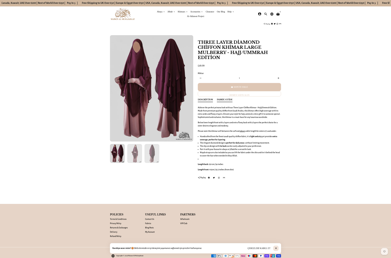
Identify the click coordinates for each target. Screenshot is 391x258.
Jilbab (171, 11)
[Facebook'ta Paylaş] (272, 24)
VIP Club (183, 223)
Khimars (183, 11)
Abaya (161, 11)
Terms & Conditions (118, 219)
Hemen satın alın (239, 95)
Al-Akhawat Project (195, 16)
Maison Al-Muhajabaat (135, 255)
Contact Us (149, 219)
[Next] (189, 88)
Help (230, 11)
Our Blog (221, 11)
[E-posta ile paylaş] (280, 24)
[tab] (205, 100)
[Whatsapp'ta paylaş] (277, 24)
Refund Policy (115, 236)
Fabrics (148, 223)
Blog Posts (149, 228)
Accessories (196, 11)
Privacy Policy (115, 223)
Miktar (201, 73)
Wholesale (185, 219)
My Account (150, 232)
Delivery (113, 232)
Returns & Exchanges (119, 228)
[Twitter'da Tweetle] (275, 24)
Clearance (210, 11)
